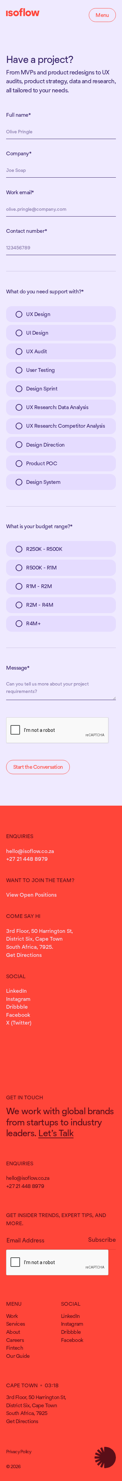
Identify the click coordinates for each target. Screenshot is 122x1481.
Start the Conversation (38, 767)
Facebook (18, 1015)
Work (12, 1316)
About (13, 1332)
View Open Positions (31, 895)
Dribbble (17, 1007)
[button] (102, 15)
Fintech (14, 1348)
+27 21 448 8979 (27, 859)
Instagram (18, 999)
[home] (23, 13)
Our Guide (17, 1356)
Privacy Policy (19, 1451)
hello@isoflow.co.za (30, 851)
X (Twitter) (19, 1022)
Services (15, 1324)
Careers (15, 1340)
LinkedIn (16, 991)
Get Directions (24, 955)
